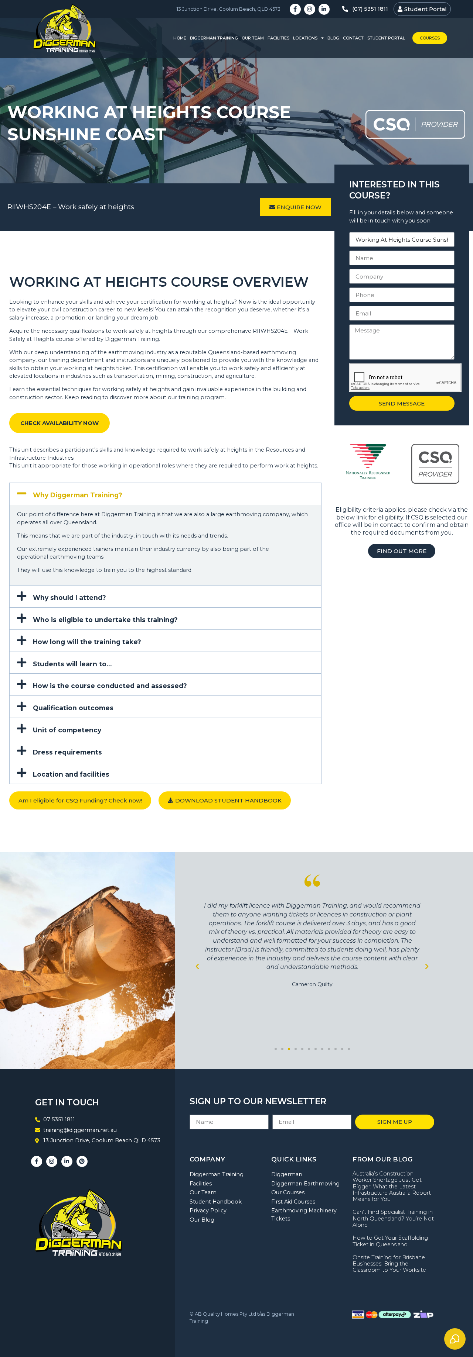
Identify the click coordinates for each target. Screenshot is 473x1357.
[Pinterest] (82, 1161)
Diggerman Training (214, 38)
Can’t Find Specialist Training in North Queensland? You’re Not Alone (393, 1218)
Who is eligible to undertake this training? (105, 620)
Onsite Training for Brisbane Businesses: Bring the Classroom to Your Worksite (389, 1264)
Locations (305, 38)
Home (179, 38)
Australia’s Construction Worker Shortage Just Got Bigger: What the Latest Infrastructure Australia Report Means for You (392, 1186)
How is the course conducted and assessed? (110, 686)
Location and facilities (71, 774)
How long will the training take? (87, 642)
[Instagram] (309, 9)
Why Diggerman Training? (77, 495)
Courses (430, 38)
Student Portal (386, 38)
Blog (333, 38)
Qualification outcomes (73, 708)
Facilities (278, 38)
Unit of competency (67, 730)
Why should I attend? (69, 597)
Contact (353, 38)
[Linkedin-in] (324, 9)
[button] (165, 494)
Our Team (253, 38)
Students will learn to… (72, 664)
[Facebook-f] (295, 9)
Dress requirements (67, 752)
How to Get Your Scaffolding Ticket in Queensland (390, 1241)
